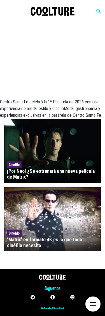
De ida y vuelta (83, 303)
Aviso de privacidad (52, 308)
